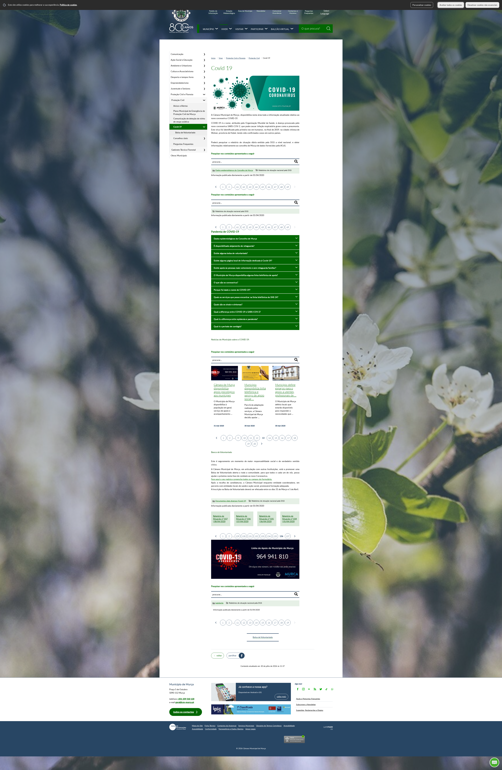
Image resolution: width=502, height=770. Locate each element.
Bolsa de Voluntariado (185, 132)
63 (250, 187)
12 (257, 438)
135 (275, 536)
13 (250, 622)
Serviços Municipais (246, 725)
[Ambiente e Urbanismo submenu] (204, 65)
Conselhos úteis (180, 138)
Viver (224, 29)
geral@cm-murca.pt (184, 702)
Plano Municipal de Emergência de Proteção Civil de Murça (189, 113)
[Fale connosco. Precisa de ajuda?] (471, 762)
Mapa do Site (197, 725)
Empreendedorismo (180, 82)
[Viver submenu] (230, 28)
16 (282, 438)
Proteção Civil (177, 100)
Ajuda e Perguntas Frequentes (308, 698)
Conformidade (210, 729)
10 (244, 438)
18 (294, 438)
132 (256, 536)
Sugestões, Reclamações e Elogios (309, 710)
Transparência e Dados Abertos (230, 729)
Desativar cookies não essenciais (482, 5)
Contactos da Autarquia (226, 725)
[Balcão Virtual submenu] (292, 28)
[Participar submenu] (266, 28)
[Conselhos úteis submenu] (204, 138)
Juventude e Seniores (180, 88)
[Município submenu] (217, 28)
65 (262, 187)
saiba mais (281, 696)
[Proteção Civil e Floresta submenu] (204, 94)
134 (269, 536)
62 (244, 187)
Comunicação (177, 54)
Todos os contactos (183, 712)
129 (237, 536)
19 (248, 443)
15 (276, 438)
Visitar (239, 29)
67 (275, 187)
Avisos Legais (250, 729)
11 (251, 438)
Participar (257, 29)
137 (287, 536)
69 (288, 187)
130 (244, 536)
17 (288, 438)
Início (213, 58)
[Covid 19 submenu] (204, 127)
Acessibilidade (289, 725)
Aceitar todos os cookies (451, 5)
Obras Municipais (179, 155)
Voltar (219, 655)
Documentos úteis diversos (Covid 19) (230, 501)
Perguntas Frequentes (183, 144)
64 (256, 187)
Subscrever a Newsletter (306, 704)
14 (269, 438)
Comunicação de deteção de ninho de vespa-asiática (189, 120)
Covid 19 (177, 126)
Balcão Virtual (280, 29)
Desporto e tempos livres (182, 77)
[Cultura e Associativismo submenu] (204, 71)
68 (281, 187)
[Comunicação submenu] (204, 54)
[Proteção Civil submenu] (204, 100)
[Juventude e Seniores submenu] (204, 88)
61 (237, 187)
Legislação (219, 603)
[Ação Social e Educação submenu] (204, 60)
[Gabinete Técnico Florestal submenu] (204, 150)
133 (262, 536)
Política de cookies (68, 4)
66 (269, 187)
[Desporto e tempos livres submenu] (204, 77)
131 (250, 536)
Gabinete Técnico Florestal (183, 149)
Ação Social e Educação (181, 59)
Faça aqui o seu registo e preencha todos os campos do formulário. (241, 479)
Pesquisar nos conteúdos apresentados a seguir (232, 153)
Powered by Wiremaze (328, 728)
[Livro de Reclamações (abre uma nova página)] (177, 727)
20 (254, 443)
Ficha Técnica (210, 725)
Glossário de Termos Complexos (269, 725)
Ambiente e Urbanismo (181, 65)
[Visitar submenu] (246, 28)
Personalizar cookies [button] (421, 5)
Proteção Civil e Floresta (182, 94)
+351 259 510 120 (185, 698)
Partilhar (232, 655)
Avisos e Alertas (180, 105)
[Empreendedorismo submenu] (204, 83)
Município (208, 29)
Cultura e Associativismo (182, 71)
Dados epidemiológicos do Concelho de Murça (234, 170)
